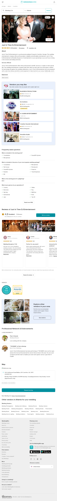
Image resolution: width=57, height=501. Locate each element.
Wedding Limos (34, 411)
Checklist (32, 425)
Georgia (4, 6)
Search (48, 10)
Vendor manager (34, 431)
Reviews (4, 454)
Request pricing (28, 390)
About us (4, 425)
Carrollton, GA (32, 48)
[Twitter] (34, 459)
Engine (31, 436)
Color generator (5, 472)
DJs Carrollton (12, 383)
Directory (4, 452)
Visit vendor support (6, 489)
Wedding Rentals (39, 408)
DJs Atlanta (4, 383)
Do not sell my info (6, 442)
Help (31, 440)
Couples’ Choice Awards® (8, 456)
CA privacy (4, 444)
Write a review (46, 215)
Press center (5, 434)
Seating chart (33, 434)
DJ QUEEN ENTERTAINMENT (28, 113)
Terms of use (5, 438)
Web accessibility (6, 447)
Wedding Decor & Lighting (8, 414)
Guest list (32, 427)
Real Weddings (5, 474)
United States (36, 466)
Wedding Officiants (29, 408)
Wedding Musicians (44, 411)
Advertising (4, 436)
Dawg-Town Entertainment (18, 396)
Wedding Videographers (17, 408)
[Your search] (4, 17)
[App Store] (35, 453)
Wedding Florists (5, 408)
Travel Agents (30, 414)
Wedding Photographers (7, 406)
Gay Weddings (5, 458)
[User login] (54, 2)
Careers (4, 431)
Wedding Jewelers (40, 414)
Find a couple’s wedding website (9, 481)
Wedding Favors (50, 414)
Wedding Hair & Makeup (20, 406)
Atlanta (9, 6)
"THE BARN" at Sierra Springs (18, 346)
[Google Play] (46, 453)
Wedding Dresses (15, 411)
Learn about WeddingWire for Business (11, 487)
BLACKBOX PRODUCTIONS (28, 91)
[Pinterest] (37, 459)
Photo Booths (48, 408)
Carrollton (15, 6)
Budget (31, 429)
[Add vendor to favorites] (53, 17)
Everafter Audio (25, 134)
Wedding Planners (32, 406)
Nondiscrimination (6, 429)
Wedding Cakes (25, 411)
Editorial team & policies (7, 427)
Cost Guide (32, 438)
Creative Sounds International (29, 124)
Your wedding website (35, 423)
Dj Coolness (23, 102)
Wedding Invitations (20, 414)
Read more (5, 74)
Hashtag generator (6, 466)
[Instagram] (40, 459)
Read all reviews (27, 275)
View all (49, 39)
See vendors (42, 317)
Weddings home (5, 423)
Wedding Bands (5, 411)
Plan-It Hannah (14, 336)
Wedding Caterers (43, 406)
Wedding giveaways (6, 468)
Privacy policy (5, 440)
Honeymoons (5, 476)
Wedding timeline (6, 470)
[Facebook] (31, 459)
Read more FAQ (28, 202)
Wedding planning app (7, 463)
